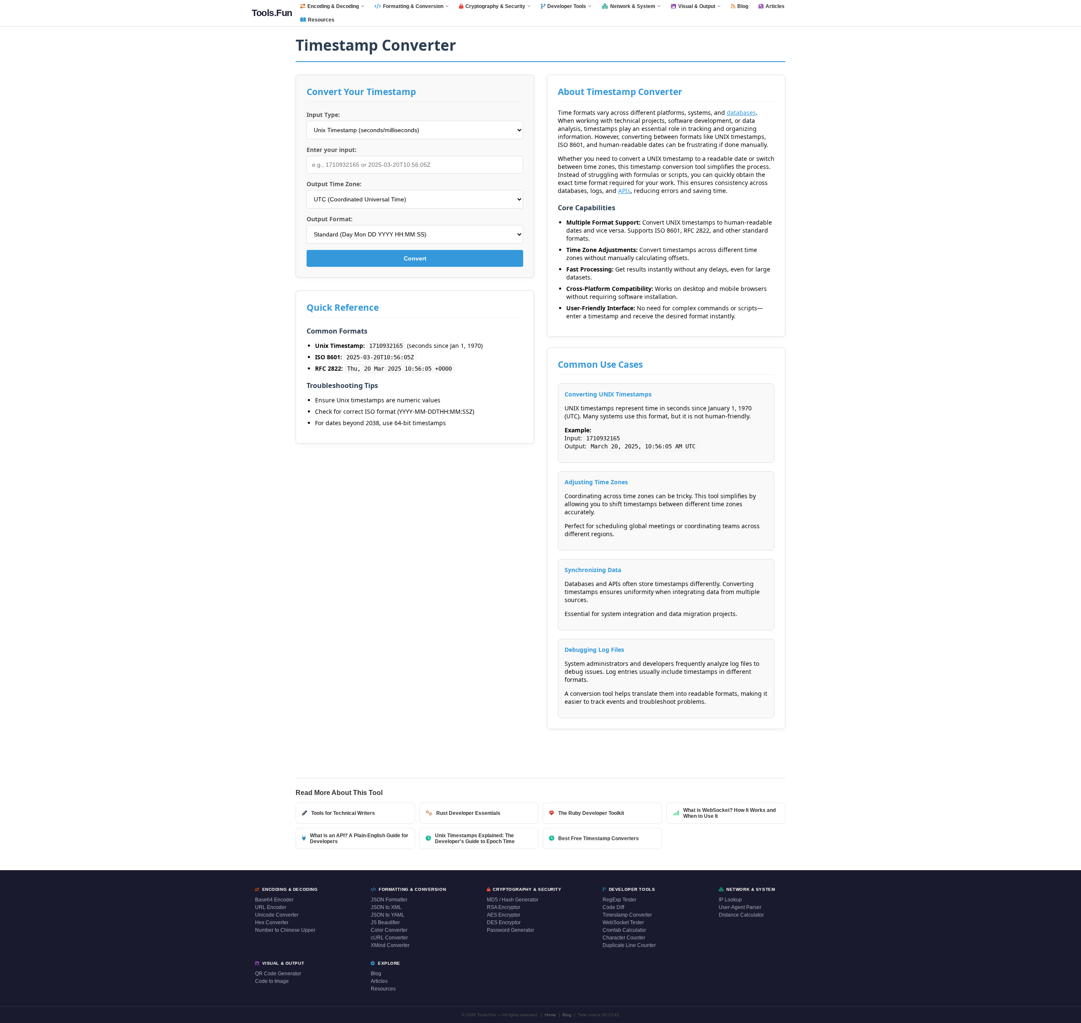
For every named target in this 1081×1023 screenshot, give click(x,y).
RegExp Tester (619, 900)
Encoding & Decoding (333, 6)
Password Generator (510, 930)
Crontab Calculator (624, 930)
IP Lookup (730, 900)
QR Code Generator (278, 974)
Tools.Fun (272, 13)
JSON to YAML (388, 915)
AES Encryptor (503, 915)
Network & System (632, 6)
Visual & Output (696, 6)
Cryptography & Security (495, 6)
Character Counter (624, 938)
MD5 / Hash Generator (512, 900)
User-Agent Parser (740, 907)
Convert (415, 258)
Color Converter (389, 930)
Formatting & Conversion (413, 6)
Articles (775, 6)
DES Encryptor (504, 922)
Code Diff (613, 907)
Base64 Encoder (274, 900)
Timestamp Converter (627, 915)
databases (741, 113)
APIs (624, 191)
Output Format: (330, 219)
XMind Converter (390, 945)
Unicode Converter (277, 915)
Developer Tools (566, 6)
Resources (321, 20)
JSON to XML (386, 907)
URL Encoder (270, 907)
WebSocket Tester (623, 922)
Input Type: (323, 115)
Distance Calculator (741, 915)
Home (550, 1014)
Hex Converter (271, 922)
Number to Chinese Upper (285, 930)
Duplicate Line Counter (629, 945)
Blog (742, 6)
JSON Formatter (389, 900)
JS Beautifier (385, 922)
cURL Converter (389, 938)
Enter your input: (331, 150)
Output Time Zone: (334, 184)
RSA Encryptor (503, 907)
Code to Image (272, 981)
